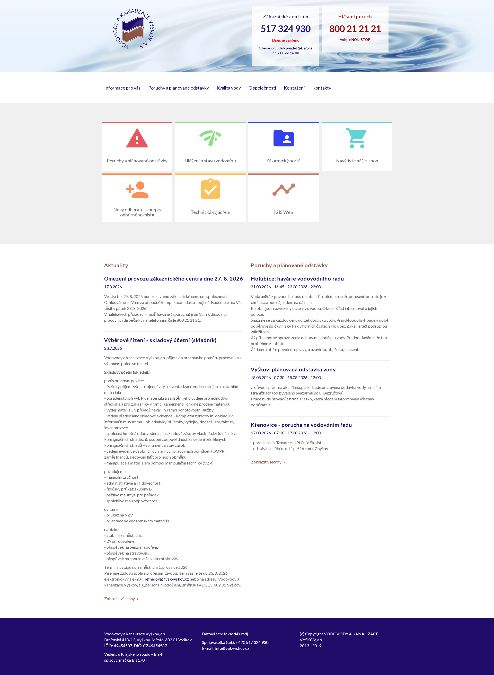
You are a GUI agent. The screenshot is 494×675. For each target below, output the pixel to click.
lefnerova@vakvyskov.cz (167, 578)
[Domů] (134, 29)
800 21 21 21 (355, 28)
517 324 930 (286, 28)
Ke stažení (294, 88)
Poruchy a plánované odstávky (178, 88)
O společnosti (262, 88)
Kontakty (321, 88)
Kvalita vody (229, 88)
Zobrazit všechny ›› (121, 598)
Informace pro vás (122, 88)
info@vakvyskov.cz (232, 648)
